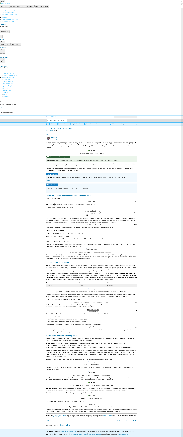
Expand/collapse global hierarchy (47, 124)
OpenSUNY (79, 139)
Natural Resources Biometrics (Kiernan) (96, 124)
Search (48, 120)
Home (53, 124)
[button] (5, 94)
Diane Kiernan (54, 137)
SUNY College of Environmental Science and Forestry (63, 139)
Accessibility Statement (95, 434)
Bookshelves (63, 124)
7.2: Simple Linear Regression (60, 415)
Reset (2, 42)
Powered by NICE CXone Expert (68, 431)
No (69, 425)
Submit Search (5, 31)
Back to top (48, 420)
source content (64, 416)
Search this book (4, 26)
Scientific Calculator (8, 83)
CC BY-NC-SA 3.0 (107, 415)
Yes (63, 425)
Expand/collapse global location (136, 124)
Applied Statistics (76, 124)
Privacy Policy (74, 434)
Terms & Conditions (83, 434)
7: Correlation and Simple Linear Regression (123, 124)
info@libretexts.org (123, 434)
